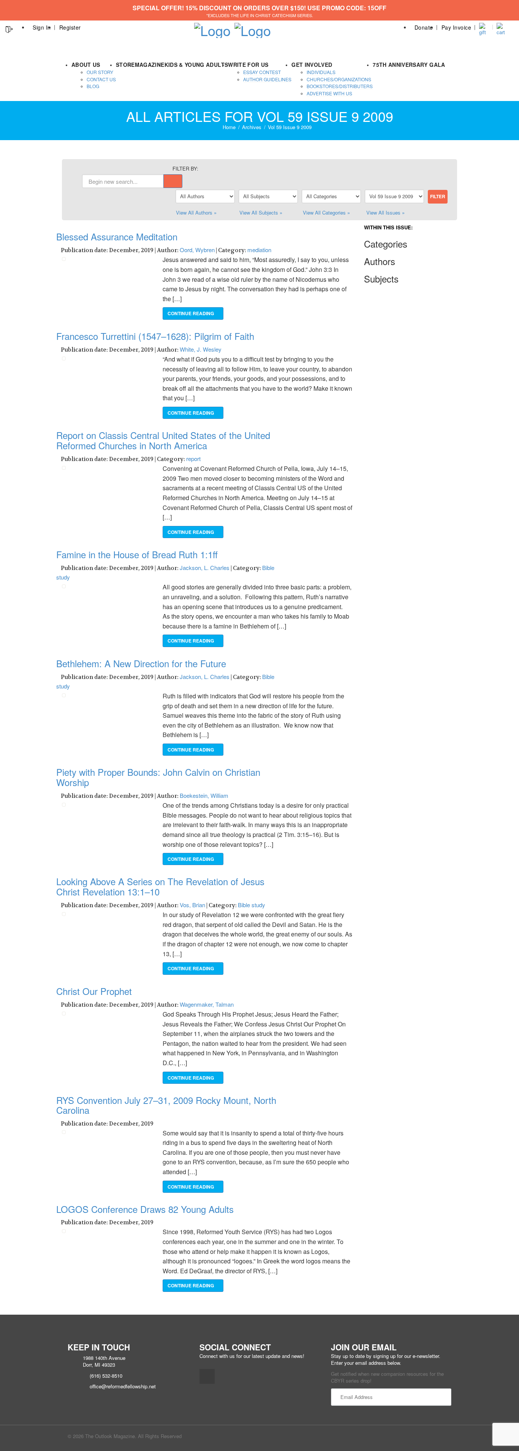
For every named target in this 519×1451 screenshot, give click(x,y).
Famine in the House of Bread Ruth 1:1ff (137, 554)
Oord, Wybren (197, 250)
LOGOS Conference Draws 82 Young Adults (145, 1209)
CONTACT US (101, 79)
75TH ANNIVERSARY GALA (409, 64)
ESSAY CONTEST (262, 72)
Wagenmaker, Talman (207, 1004)
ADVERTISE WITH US (329, 93)
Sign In (42, 27)
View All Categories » (326, 212)
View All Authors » (196, 212)
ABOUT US (85, 64)
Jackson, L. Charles (204, 568)
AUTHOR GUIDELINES (267, 79)
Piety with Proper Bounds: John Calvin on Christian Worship (158, 776)
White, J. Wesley (201, 349)
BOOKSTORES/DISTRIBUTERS (340, 86)
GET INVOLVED (311, 64)
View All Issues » (385, 212)
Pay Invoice (456, 27)
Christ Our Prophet (94, 991)
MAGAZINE (150, 64)
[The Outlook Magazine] (212, 28)
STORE (125, 64)
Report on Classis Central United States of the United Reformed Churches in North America (163, 440)
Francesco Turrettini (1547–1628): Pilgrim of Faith (155, 336)
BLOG (93, 86)
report (193, 459)
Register (70, 27)
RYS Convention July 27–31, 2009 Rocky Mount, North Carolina (166, 1104)
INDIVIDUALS (321, 72)
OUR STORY (100, 72)
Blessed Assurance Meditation (116, 236)
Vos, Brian (192, 905)
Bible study (251, 905)
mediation (259, 250)
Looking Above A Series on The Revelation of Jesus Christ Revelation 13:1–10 (160, 886)
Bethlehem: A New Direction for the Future (141, 663)
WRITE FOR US (248, 64)
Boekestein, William (204, 795)
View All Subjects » (260, 212)
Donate (424, 27)
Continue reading (191, 313)
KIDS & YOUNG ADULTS (196, 64)
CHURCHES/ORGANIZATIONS (339, 79)
